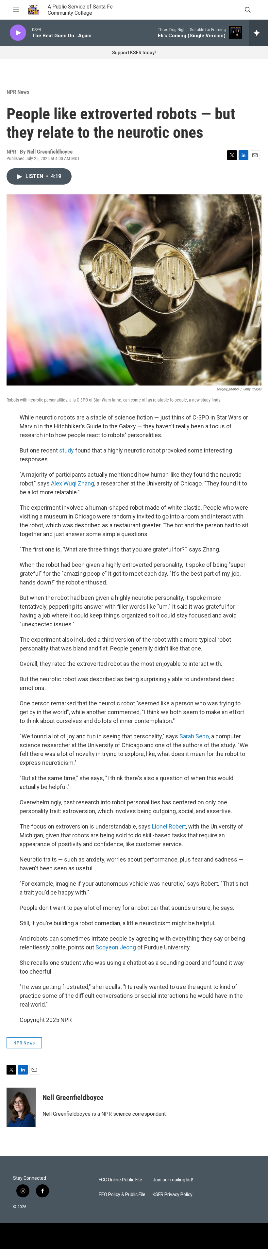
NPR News (18, 92)
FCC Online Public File (120, 1179)
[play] (18, 33)
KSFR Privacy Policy (173, 1194)
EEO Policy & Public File (122, 1194)
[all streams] (258, 33)
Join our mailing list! (173, 1179)
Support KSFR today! (134, 52)
